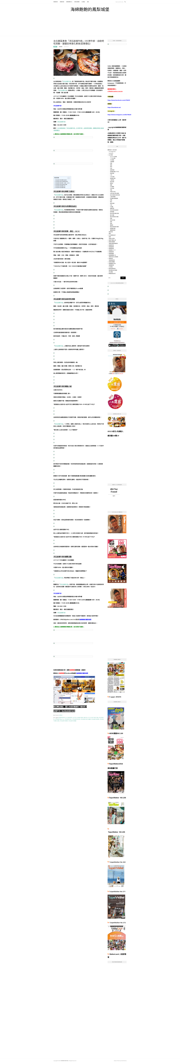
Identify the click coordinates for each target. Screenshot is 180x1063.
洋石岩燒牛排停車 (76, 719)
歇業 (110, 236)
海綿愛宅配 (111, 245)
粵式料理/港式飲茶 (114, 210)
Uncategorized (112, 151)
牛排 (111, 205)
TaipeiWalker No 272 (118, 922)
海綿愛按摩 (111, 246)
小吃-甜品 (112, 176)
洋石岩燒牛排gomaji (59, 719)
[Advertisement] (90, 25)
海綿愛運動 (111, 253)
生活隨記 (83, 1)
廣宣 (88, 1)
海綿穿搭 (111, 258)
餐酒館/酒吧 (112, 228)
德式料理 (112, 181)
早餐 (111, 190)
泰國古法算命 (112, 238)
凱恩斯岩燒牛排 (62, 717)
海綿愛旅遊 (62, 1)
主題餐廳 (112, 161)
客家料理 (112, 173)
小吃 (111, 175)
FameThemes (124, 1060)
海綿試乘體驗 (112, 261)
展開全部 (110, 150)
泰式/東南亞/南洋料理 (115, 195)
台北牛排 (74, 717)
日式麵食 (112, 186)
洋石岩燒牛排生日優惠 (86, 719)
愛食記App (118, 341)
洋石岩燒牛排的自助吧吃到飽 (61, 184)
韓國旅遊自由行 (112, 273)
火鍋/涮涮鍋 (112, 196)
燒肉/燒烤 (112, 203)
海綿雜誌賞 (111, 265)
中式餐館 (112, 160)
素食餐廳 (112, 211)
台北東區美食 (69, 717)
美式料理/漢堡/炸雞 (114, 213)
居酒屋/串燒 (112, 178)
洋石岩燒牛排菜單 (95, 719)
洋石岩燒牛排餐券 (64, 720)
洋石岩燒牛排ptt (68, 719)
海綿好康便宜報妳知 (113, 243)
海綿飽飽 (60, 46)
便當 (111, 165)
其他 (111, 166)
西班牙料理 (112, 220)
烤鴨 (111, 200)
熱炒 (111, 201)
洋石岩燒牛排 (67, 81)
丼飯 (111, 163)
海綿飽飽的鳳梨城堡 (90, 9)
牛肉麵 (111, 206)
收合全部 (115, 150)
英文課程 (111, 272)
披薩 (111, 185)
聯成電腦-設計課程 (113, 270)
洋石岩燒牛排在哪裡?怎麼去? (61, 180)
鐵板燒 (111, 225)
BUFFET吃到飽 (113, 156)
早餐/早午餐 (112, 191)
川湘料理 (112, 180)
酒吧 (111, 223)
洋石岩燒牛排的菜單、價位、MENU (62, 183)
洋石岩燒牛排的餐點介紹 (60, 186)
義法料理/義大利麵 (114, 216)
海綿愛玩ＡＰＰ (112, 250)
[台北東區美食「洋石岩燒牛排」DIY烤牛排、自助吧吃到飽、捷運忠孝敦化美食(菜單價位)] (76, 62)
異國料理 (112, 208)
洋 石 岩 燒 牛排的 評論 (93, 717)
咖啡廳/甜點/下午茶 (114, 171)
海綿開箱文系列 (112, 263)
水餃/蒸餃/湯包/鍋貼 (114, 193)
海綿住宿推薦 (76, 1)
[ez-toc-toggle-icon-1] (68, 178)
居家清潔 (111, 231)
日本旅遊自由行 (112, 235)
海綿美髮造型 (112, 260)
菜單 (111, 218)
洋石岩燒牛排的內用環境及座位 (61, 181)
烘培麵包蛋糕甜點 (114, 198)
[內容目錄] (69, 178)
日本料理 (112, 188)
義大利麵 (112, 215)
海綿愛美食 (55, 1)
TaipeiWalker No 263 (117, 862)
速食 (111, 221)
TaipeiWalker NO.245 (116, 832)
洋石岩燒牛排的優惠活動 (60, 187)
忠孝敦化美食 (80, 717)
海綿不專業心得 (112, 240)
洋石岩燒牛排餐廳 (72, 720)
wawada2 (111, 153)
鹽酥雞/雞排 (112, 230)
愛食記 (55, 46)
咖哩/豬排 (112, 170)
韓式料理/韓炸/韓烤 (114, 226)
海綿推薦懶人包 (69, 1)
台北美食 (111, 155)
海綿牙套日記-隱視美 (113, 256)
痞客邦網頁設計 (112, 268)
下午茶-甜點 (112, 158)
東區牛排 (85, 717)
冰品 (111, 168)
